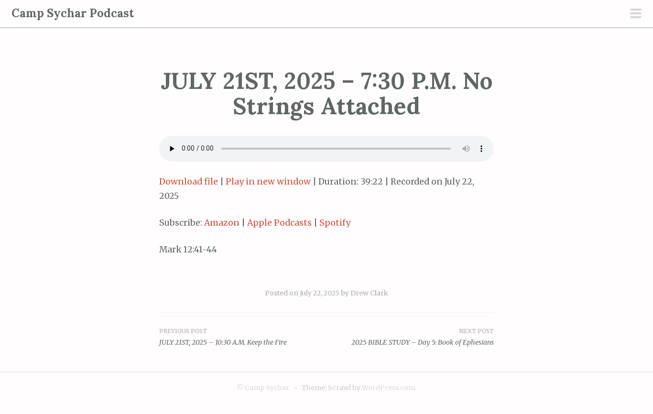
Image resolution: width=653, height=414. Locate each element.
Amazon (221, 223)
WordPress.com (388, 387)
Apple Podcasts (279, 223)
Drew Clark (369, 293)
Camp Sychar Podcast (72, 13)
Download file (188, 181)
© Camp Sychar (263, 387)
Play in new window (268, 181)
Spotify (334, 223)
